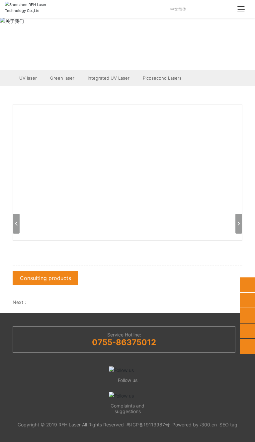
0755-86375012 (124, 342)
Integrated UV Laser (108, 78)
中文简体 (177, 9)
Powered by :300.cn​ (194, 424)
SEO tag (228, 424)
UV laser (28, 78)
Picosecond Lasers (162, 78)
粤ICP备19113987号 (148, 424)
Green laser (62, 78)
